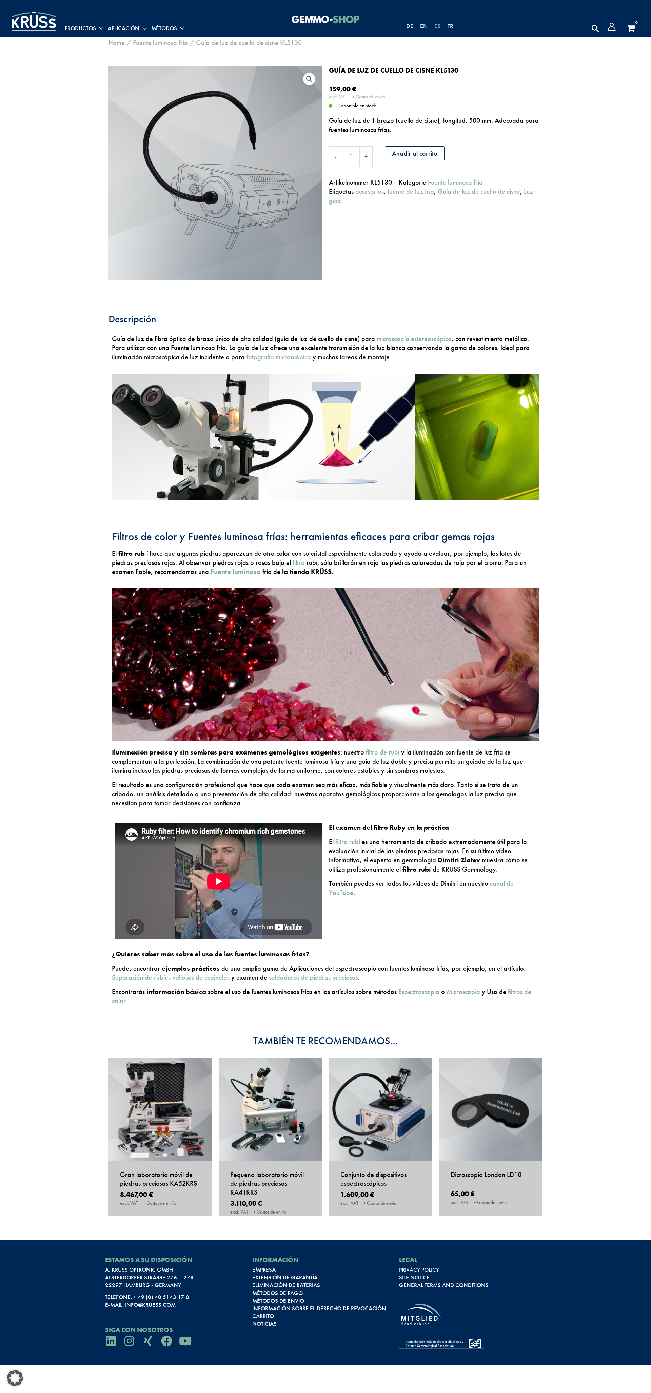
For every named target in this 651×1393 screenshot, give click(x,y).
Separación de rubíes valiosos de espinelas (171, 977)
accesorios (369, 191)
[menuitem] (410, 26)
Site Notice (414, 1277)
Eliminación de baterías (286, 1285)
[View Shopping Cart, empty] (631, 28)
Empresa (264, 1269)
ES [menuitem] (437, 26)
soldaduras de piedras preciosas (313, 977)
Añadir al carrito (414, 153)
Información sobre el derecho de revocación (319, 1308)
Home (116, 42)
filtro (299, 562)
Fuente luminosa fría (160, 42)
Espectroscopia (418, 991)
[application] (99, 28)
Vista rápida (160, 1152)
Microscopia (463, 991)
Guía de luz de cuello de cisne (479, 191)
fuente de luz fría (411, 191)
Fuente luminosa (236, 571)
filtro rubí (347, 841)
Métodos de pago (277, 1293)
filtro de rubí (382, 752)
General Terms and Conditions (444, 1285)
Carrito (263, 1316)
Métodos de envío (278, 1300)
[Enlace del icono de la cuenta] (611, 26)
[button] (595, 28)
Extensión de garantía (285, 1277)
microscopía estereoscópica (414, 338)
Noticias (264, 1324)
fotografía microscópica (278, 356)
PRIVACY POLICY (419, 1269)
